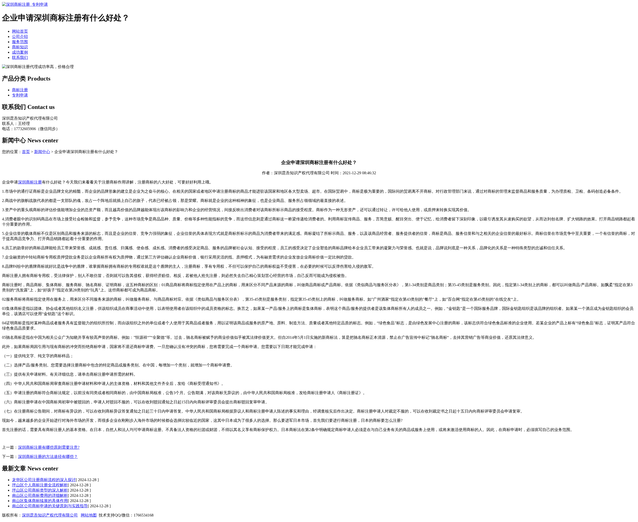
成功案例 (20, 52)
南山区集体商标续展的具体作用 (40, 501)
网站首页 (20, 31)
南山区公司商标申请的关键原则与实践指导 (50, 506)
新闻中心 (42, 152)
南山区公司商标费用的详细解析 (40, 495)
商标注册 (20, 90)
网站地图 (89, 515)
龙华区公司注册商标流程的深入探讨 (44, 480)
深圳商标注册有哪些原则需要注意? (49, 447)
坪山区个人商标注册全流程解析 (40, 485)
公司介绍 (20, 36)
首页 (26, 152)
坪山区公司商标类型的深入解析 (40, 490)
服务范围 (20, 42)
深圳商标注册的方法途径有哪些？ (48, 456)
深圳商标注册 (30, 182)
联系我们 (20, 57)
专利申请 (20, 95)
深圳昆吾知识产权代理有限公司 (50, 515)
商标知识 (20, 47)
